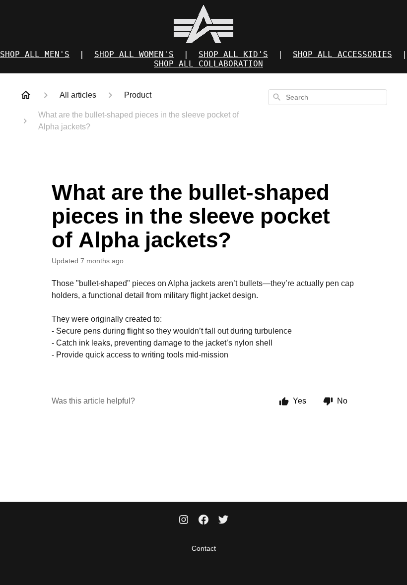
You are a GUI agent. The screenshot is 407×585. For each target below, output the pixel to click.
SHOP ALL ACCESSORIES (342, 54)
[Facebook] (203, 520)
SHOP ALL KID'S (233, 54)
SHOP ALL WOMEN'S (134, 54)
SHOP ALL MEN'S (34, 54)
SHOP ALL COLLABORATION (208, 63)
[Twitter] (223, 520)
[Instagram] (184, 520)
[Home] (26, 95)
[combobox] (327, 97)
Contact (204, 548)
